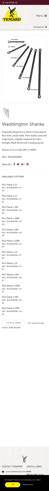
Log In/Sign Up (11, 2)
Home (28, 471)
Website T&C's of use (35, 474)
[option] (24, 69)
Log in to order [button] (13, 323)
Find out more (27, 484)
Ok (12, 484)
